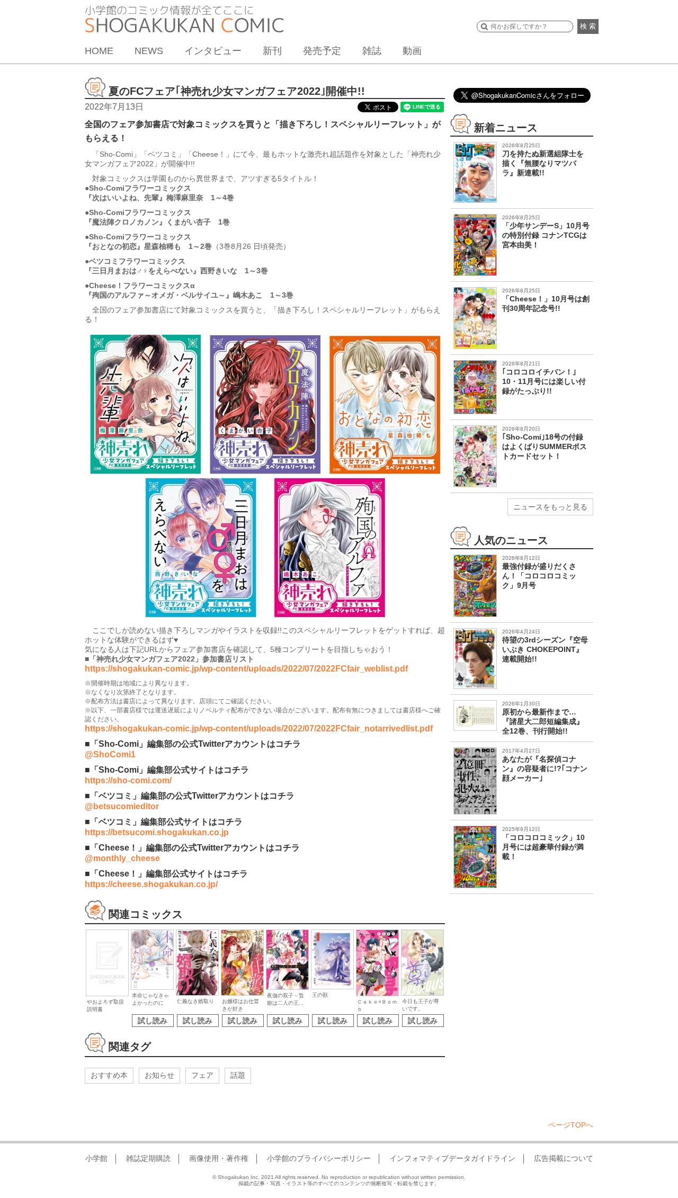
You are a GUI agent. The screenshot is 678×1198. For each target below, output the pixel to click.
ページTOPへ (570, 1125)
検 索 (588, 26)
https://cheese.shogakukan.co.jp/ (151, 884)
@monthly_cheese (122, 858)
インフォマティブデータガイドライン (452, 1158)
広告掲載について (563, 1158)
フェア (202, 1075)
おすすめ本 (109, 1075)
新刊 (272, 51)
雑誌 (371, 51)
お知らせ (159, 1075)
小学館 (96, 1158)
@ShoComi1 (110, 754)
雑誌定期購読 (148, 1158)
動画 (412, 51)
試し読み (152, 1020)
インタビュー (213, 51)
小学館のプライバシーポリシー (319, 1158)
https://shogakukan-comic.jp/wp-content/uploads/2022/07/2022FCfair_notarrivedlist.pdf (259, 728)
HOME (99, 51)
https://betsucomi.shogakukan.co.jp (157, 832)
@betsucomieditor (122, 806)
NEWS (149, 51)
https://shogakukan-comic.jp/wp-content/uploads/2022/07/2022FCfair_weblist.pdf (246, 668)
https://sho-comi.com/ (128, 780)
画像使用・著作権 (218, 1158)
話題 (237, 1075)
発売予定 (322, 51)
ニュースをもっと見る (550, 507)
